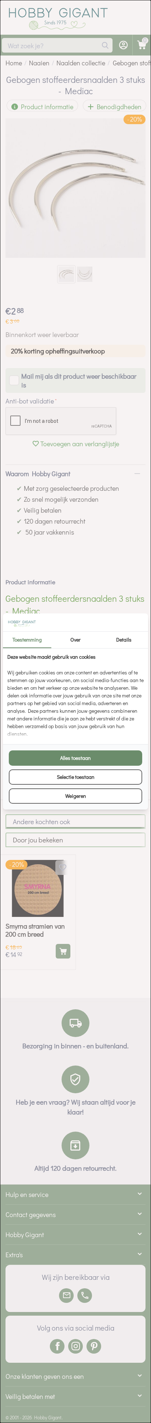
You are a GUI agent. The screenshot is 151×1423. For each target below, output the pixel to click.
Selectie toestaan (76, 776)
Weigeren (75, 795)
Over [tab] (75, 639)
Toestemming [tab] (27, 639)
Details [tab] (124, 639)
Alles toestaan (75, 757)
